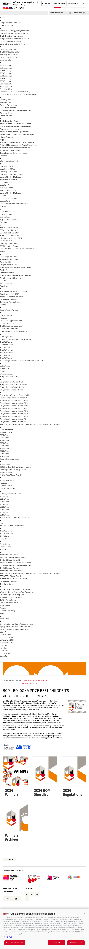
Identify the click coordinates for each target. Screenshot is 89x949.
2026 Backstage (6, 65)
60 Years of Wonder (7, 323)
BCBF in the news (6, 637)
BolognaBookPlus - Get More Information (15, 38)
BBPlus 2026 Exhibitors (8, 230)
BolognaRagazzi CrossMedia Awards (13, 331)
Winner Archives (6, 472)
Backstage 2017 (6, 89)
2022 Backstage (6, 76)
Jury (1, 523)
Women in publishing (7, 610)
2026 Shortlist (5, 368)
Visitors (3, 206)
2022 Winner (4, 445)
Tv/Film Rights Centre (8, 600)
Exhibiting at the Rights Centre (11, 174)
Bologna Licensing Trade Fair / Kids (12, 44)
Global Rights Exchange (8, 243)
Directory (3, 222)
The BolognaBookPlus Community (12, 36)
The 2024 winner (6, 536)
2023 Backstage (6, 73)
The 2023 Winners (7, 352)
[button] (85, 913)
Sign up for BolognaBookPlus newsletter (15, 626)
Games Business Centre (9, 602)
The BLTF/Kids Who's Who (10, 52)
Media (2, 613)
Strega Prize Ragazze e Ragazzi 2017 (14, 419)
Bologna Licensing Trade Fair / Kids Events (15, 267)
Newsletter (4, 618)
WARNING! (3, 195)
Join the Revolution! (7, 137)
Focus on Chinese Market (9, 105)
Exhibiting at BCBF (6, 166)
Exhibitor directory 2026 (9, 227)
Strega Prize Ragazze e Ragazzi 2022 (14, 405)
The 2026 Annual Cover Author (11, 568)
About (2, 17)
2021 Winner (4, 448)
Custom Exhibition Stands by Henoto (14, 203)
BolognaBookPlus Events (9, 264)
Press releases (5, 634)
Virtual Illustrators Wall (8, 299)
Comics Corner (5, 270)
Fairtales (3, 648)
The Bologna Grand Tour (9, 121)
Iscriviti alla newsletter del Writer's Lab (14, 629)
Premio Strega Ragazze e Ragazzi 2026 (14, 395)
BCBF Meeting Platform (8, 198)
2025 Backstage (6, 68)
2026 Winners (5, 366)
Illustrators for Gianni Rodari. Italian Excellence (17, 142)
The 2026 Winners (7, 342)
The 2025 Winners (7, 347)
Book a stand (5, 201)
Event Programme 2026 (8, 256)
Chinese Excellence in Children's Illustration (16, 110)
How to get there (6, 187)
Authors (3, 608)
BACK (11, 859)
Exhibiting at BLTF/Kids (8, 171)
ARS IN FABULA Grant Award (10, 475)
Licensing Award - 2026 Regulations (13, 469)
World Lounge (5, 605)
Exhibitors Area (5, 185)
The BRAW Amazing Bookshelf (11, 296)
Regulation (4, 318)
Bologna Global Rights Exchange (11, 177)
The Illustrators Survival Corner (11, 570)
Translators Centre (7, 584)
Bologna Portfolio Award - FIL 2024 (12, 387)
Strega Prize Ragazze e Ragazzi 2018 (14, 416)
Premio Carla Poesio (7, 488)
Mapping (3, 139)
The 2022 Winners (7, 355)
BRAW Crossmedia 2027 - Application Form (16, 339)
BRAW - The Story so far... (9, 328)
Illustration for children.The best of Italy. (15, 147)
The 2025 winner (6, 531)
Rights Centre (5, 544)
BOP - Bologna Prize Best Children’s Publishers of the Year (21, 360)
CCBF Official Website (8, 107)
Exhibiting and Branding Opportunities (14, 33)
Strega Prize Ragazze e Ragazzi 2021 (14, 408)
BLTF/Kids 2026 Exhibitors (9, 232)
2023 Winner (4, 443)
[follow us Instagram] (27, 898)
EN (83, 3)
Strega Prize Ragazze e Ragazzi (12, 389)
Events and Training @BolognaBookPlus (15, 30)
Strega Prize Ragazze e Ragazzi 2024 (14, 400)
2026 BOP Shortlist (42, 792)
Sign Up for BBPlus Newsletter (11, 41)
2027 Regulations (6, 429)
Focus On (3, 538)
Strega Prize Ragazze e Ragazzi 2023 (14, 403)
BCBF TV (3, 632)
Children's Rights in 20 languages (12, 594)
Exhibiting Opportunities (9, 54)
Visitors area (73, 3)
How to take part (6, 315)
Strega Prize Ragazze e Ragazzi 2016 (14, 421)
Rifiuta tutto (56, 943)
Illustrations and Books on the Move (13, 291)
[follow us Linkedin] (32, 894)
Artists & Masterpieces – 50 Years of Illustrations (18, 145)
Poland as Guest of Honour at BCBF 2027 (15, 91)
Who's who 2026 (6, 240)
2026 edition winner (7, 480)
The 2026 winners (6, 533)
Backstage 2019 (6, 83)
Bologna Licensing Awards (9, 459)
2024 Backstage (6, 70)
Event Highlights (6, 262)
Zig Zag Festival (6, 283)
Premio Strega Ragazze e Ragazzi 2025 (14, 397)
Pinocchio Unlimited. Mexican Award (13, 557)
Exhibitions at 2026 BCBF (9, 294)
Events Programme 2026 (9, 57)
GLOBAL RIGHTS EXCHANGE (59, 13)
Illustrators (4, 549)
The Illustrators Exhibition (9, 554)
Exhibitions (4, 286)
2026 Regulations (6, 336)
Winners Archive (6, 432)
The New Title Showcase (9, 179)
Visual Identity (5, 60)
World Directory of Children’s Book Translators (17, 248)
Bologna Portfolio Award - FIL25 (11, 382)
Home (12, 680)
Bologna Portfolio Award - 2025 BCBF (13, 384)
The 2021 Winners (7, 358)
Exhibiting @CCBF (6, 99)
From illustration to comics (10, 129)
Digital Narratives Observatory (11, 278)
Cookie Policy (8, 937)
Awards (3, 304)
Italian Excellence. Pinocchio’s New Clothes (15, 123)
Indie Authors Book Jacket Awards (12, 525)
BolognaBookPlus (6, 25)
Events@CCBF (5, 102)
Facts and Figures (6, 113)
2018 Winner (4, 453)
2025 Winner (4, 437)
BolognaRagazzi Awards (9, 310)
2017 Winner (4, 456)
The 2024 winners (6, 350)
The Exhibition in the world (10, 560)
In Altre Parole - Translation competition (15, 517)
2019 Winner (4, 451)
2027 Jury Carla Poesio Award (10, 493)
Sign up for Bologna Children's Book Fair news (16, 624)
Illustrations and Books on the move (13, 153)
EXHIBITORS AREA (59, 3)
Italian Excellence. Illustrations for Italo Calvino (17, 134)
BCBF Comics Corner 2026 (9, 235)
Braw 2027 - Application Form (11, 320)
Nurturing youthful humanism (11, 150)
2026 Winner (4, 435)
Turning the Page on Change (10, 302)
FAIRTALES (78, 13)
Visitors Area (5, 217)
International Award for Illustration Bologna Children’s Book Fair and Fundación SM (30, 424)
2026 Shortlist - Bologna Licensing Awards (15, 467)
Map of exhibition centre (9, 190)
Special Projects (6, 115)
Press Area (4, 650)
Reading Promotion (7, 272)
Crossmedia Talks (6, 344)
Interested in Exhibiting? (9, 161)
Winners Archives (6, 374)
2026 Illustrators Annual (9, 246)
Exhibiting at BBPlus (7, 169)
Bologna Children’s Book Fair (10, 22)
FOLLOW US (46, 3)
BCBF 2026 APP (5, 653)
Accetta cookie (76, 943)
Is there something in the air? (11, 597)
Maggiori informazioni (14, 943)
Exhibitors (4, 155)
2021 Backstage (6, 78)
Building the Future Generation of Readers (15, 275)
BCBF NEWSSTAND (7, 642)
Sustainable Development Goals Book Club (16, 126)
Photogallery (4, 645)
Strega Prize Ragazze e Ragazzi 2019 (14, 413)
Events (2, 251)
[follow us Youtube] (37, 894)
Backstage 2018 (6, 86)
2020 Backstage (6, 81)
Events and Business (8, 49)
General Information (7, 182)
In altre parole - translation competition (15, 589)
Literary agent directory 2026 (11, 238)
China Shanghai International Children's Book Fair (18, 94)
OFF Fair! (3, 280)
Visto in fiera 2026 (7, 640)
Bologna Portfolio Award (9, 376)
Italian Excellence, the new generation (14, 131)
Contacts (3, 656)
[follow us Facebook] (27, 894)
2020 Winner (4, 512)
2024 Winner (4, 440)
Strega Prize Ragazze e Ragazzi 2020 (14, 411)
